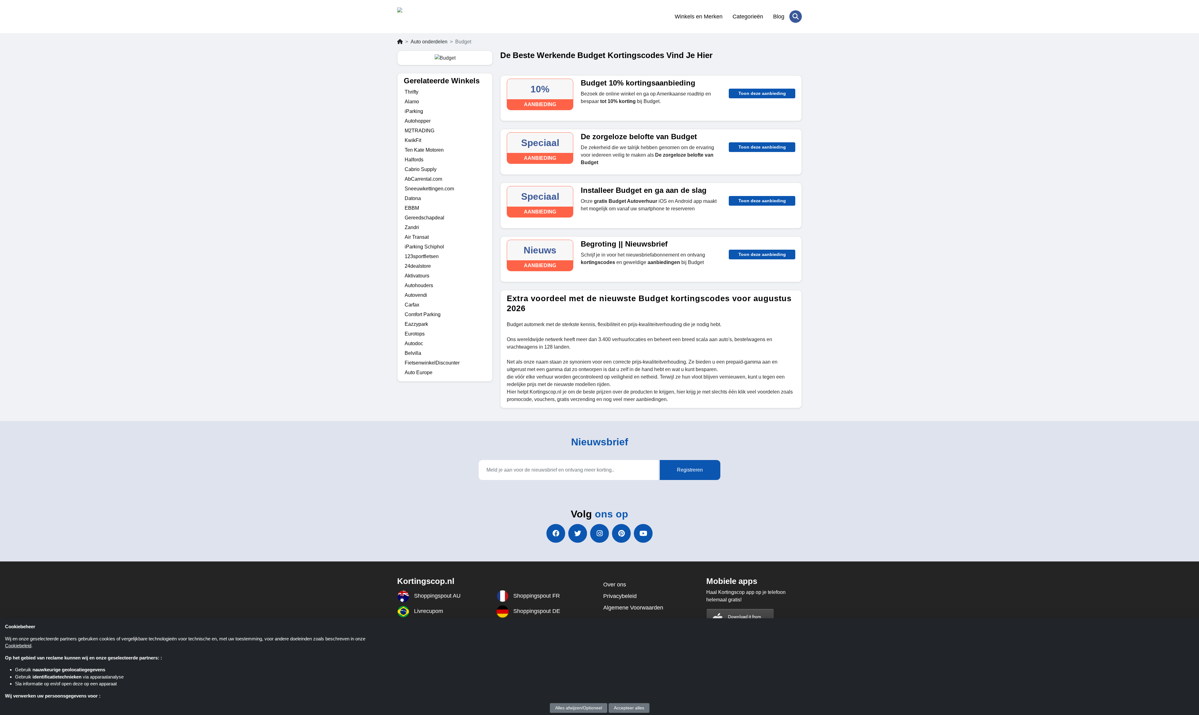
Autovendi (416, 295)
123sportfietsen (422, 256)
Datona (413, 198)
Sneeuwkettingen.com (429, 188)
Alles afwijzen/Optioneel (578, 707)
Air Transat (417, 237)
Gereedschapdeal (424, 217)
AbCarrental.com (423, 179)
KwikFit (413, 140)
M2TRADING (419, 130)
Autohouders (419, 285)
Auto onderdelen (429, 41)
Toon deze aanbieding (762, 93)
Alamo (412, 101)
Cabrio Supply (421, 169)
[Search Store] (795, 16)
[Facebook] (555, 533)
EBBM (412, 208)
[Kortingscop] (427, 16)
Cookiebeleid (18, 645)
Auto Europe (418, 372)
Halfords (414, 159)
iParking (414, 111)
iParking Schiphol (424, 246)
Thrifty (411, 92)
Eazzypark (416, 324)
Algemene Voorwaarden (633, 608)
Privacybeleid (620, 596)
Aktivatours (417, 275)
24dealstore (418, 266)
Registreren (690, 470)
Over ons (614, 584)
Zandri (412, 227)
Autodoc (414, 343)
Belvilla (413, 353)
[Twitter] (577, 533)
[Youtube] (643, 533)
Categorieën (748, 16)
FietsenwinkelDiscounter (432, 362)
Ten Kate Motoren (424, 150)
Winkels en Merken (699, 16)
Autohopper (418, 121)
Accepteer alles (629, 707)
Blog (778, 16)
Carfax (412, 304)
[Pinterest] (621, 533)
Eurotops (415, 333)
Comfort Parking (423, 314)
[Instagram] (599, 533)
